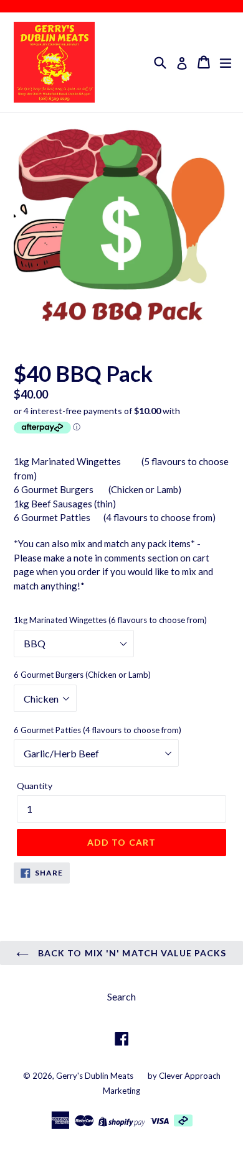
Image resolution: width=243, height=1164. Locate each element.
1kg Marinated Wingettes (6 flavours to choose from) (110, 620)
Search (121, 996)
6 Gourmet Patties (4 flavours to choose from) (97, 730)
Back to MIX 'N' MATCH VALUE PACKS (130, 953)
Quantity (34, 785)
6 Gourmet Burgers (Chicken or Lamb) (82, 675)
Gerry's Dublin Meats (94, 1076)
